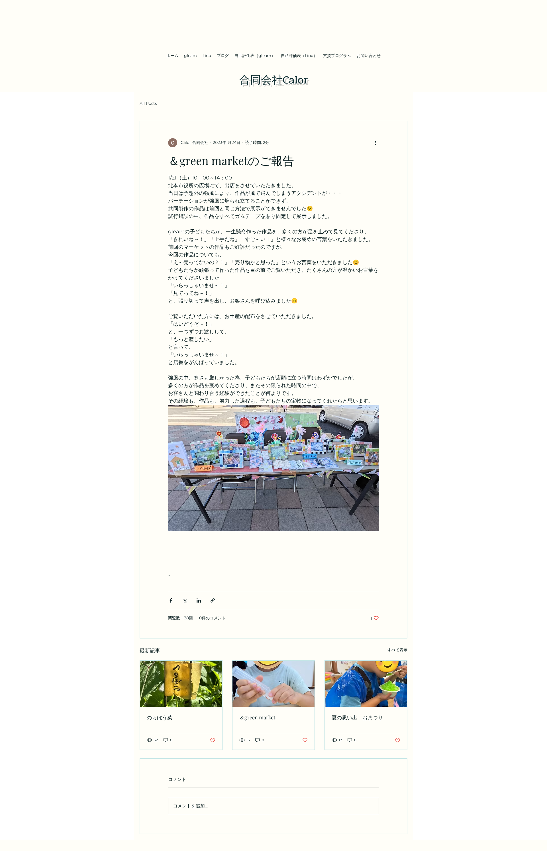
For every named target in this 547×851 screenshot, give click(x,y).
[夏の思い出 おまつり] (366, 684)
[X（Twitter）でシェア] (184, 600)
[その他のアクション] (375, 142)
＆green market (257, 717)
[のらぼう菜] (181, 684)
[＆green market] (273, 684)
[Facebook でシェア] (171, 600)
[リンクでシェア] (212, 600)
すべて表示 (397, 649)
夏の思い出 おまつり (357, 717)
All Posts (148, 103)
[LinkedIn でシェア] (198, 600)
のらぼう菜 (159, 717)
